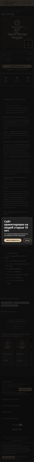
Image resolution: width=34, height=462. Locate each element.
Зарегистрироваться (13, 240)
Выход (27, 240)
